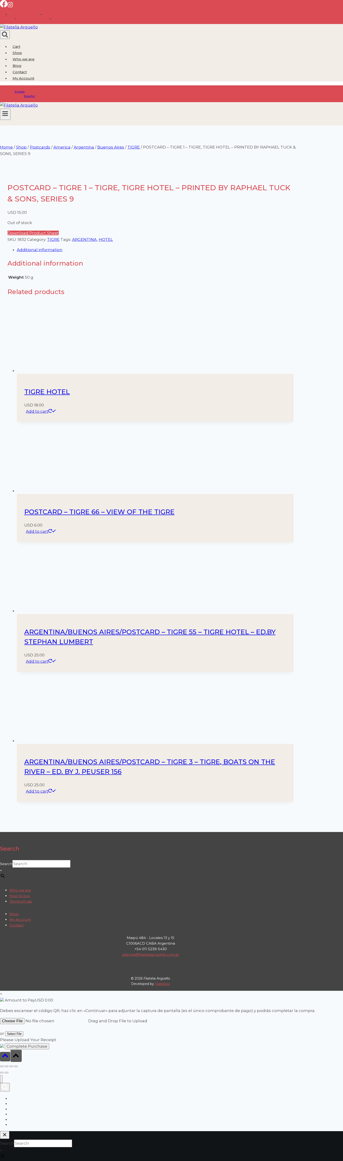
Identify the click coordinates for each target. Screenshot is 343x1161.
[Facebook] (3, 6)
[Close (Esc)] (16, 1066)
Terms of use (20, 901)
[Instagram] (10, 6)
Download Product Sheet (33, 233)
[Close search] (4, 1135)
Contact (20, 72)
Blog (17, 65)
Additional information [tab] (40, 249)
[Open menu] (5, 114)
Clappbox (162, 984)
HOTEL (106, 239)
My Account (20, 919)
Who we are (24, 59)
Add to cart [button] (37, 411)
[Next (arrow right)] (6, 1072)
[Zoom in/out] (2, 1066)
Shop (17, 53)
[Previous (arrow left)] (2, 1072)
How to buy (19, 896)
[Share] (11, 1066)
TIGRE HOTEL (47, 392)
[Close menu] (1, 1079)
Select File (14, 1034)
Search (6, 864)
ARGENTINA (84, 239)
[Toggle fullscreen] (6, 1066)
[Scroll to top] (5, 1056)
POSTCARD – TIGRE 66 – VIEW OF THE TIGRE (99, 512)
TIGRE (53, 239)
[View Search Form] (5, 34)
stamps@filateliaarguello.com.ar (150, 954)
